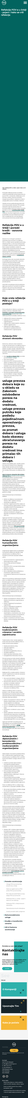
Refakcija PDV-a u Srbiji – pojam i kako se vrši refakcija (16, 899)
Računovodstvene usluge (12, 916)
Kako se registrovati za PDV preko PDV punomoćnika (14, 889)
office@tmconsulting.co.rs (10, 1063)
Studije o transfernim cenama (13, 922)
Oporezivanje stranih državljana (15, 908)
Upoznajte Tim (11, 1006)
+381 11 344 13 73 (7, 1065)
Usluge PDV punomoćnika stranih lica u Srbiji (14, 885)
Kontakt (7, 968)
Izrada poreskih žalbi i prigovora (15, 911)
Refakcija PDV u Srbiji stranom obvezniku (15, 904)
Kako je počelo (11, 1022)
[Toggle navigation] (25, 3)
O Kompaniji (9, 989)
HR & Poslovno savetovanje (11, 928)
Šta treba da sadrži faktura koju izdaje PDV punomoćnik (15, 894)
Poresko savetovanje (13, 881)
